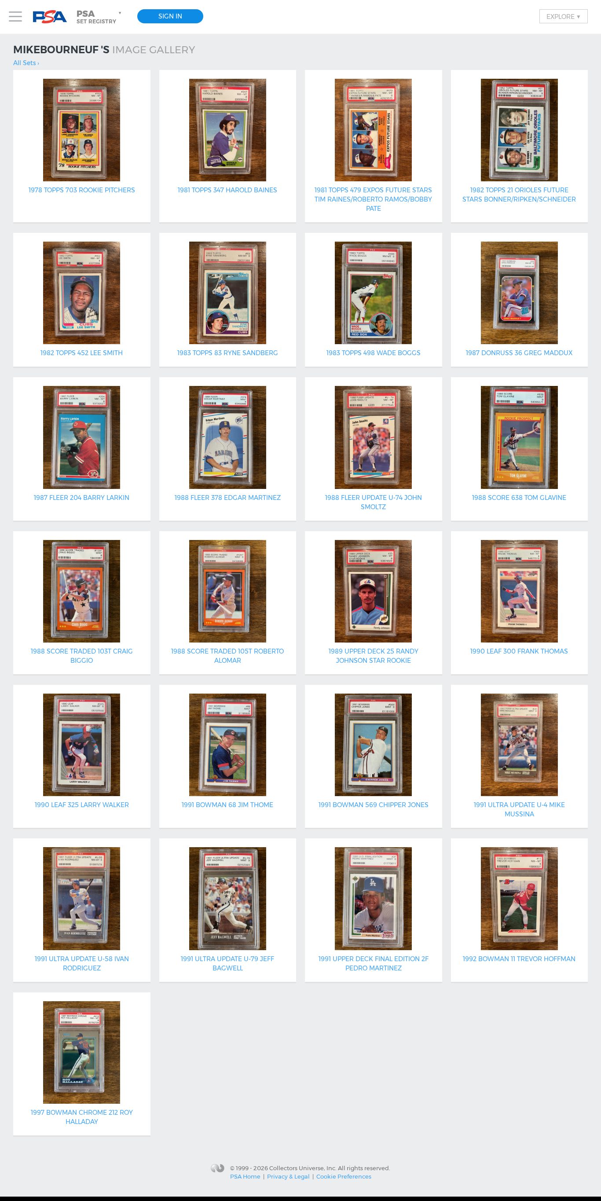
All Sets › (26, 63)
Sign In (170, 16)
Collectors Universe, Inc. (303, 1168)
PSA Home (245, 1176)
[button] (99, 16)
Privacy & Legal (288, 1176)
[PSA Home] (53, 17)
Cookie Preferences (343, 1176)
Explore (563, 16)
